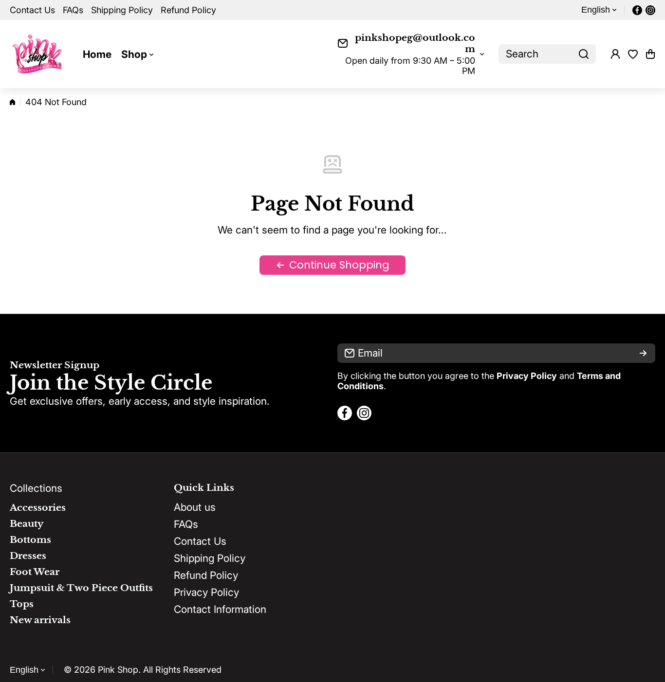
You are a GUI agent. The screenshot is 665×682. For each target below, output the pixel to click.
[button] (650, 54)
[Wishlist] (633, 54)
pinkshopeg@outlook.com (415, 43)
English (595, 10)
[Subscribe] (643, 353)
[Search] (584, 54)
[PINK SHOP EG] (39, 54)
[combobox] (547, 54)
